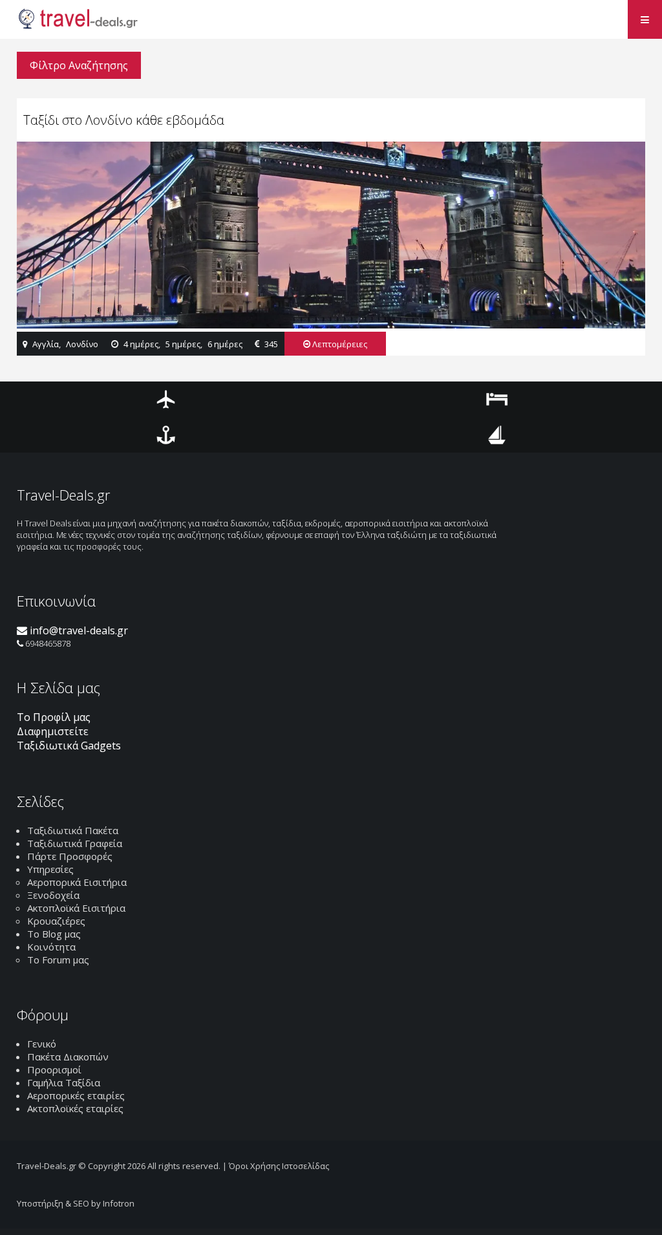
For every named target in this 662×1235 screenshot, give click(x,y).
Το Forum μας (58, 959)
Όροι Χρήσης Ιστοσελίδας (279, 1166)
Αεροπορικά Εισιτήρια (77, 881)
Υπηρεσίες (50, 869)
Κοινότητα (51, 946)
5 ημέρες (183, 344)
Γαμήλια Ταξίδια (63, 1082)
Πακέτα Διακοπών (68, 1056)
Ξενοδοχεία (53, 894)
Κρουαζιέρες (56, 920)
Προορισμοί (54, 1069)
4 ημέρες (140, 344)
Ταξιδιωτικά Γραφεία (74, 843)
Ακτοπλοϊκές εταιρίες (75, 1108)
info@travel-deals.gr (77, 630)
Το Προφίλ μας (54, 717)
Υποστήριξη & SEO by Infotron (75, 1203)
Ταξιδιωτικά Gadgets (69, 745)
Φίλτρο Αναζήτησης (79, 65)
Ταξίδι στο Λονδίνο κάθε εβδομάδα (123, 120)
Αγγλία (45, 344)
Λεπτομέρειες (338, 344)
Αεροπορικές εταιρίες (76, 1095)
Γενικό (41, 1043)
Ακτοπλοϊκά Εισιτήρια (76, 907)
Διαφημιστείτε (53, 731)
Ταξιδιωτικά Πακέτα (72, 830)
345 (271, 344)
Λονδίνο (82, 344)
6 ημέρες (225, 344)
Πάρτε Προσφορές (69, 856)
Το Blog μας (54, 933)
